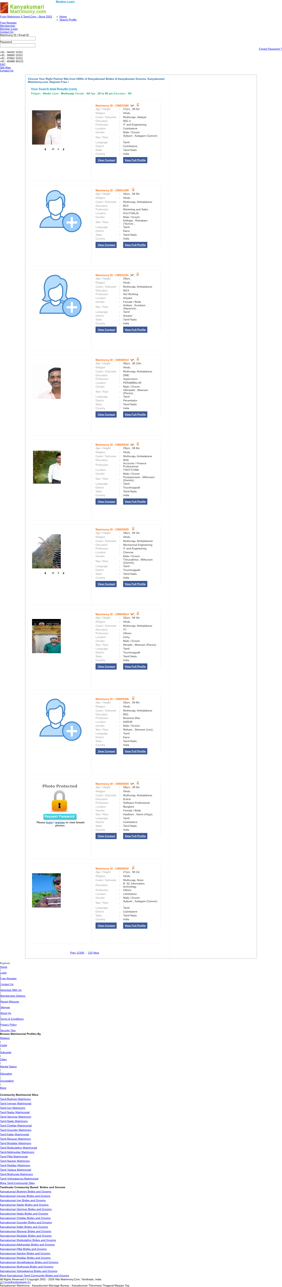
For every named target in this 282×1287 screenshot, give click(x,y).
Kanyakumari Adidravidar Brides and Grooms (27, 1244)
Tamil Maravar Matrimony (15, 1138)
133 (90, 952)
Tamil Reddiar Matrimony (15, 1165)
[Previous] (45, 151)
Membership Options (12, 995)
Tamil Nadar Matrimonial (15, 1112)
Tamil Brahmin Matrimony (15, 1099)
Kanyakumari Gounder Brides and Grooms (26, 1222)
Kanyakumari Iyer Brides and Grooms (23, 1200)
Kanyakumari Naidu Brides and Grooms (24, 1213)
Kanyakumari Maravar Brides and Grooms (25, 1231)
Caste (3, 1045)
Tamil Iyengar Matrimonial (15, 1103)
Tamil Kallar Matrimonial (14, 1134)
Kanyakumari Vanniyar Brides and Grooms (26, 1209)
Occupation (7, 1080)
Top (127, 1285)
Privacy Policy (8, 1024)
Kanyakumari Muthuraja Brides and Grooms (26, 1266)
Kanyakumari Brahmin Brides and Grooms (25, 1191)
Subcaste (5, 1052)
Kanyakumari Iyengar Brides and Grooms (25, 1195)
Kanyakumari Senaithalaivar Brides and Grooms (29, 1262)
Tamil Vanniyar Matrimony (15, 1116)
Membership (7, 25)
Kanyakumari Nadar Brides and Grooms (24, 1204)
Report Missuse (9, 1001)
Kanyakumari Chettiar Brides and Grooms (25, 1218)
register (60, 822)
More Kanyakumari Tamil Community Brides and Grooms (34, 1275)
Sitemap (5, 1007)
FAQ (2, 64)
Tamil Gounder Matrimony (15, 1129)
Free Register (8, 22)
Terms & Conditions (12, 1018)
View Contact (106, 160)
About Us (5, 1013)
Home (63, 16)
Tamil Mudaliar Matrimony (15, 1143)
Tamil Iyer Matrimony (12, 1107)
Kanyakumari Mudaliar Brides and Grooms (26, 1235)
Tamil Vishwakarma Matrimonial (19, 1178)
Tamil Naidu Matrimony (14, 1121)
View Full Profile (135, 160)
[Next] (63, 151)
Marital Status (8, 1066)
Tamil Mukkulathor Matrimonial (18, 1147)
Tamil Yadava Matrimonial (15, 1169)
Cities (3, 1059)
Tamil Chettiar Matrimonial (16, 1125)
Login (3, 972)
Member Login (65, 1)
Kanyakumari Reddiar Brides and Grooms (25, 1257)
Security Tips (8, 1030)
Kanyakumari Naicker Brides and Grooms (25, 1253)
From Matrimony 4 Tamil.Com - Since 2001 (26, 16)
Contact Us (6, 31)
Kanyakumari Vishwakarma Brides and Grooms (28, 1271)
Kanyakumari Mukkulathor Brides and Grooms (28, 1240)
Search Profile (68, 19)
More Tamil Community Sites (17, 1183)
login (49, 822)
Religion (5, 1038)
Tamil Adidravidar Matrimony (17, 1152)
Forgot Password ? (270, 48)
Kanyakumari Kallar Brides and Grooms (24, 1226)
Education (6, 1073)
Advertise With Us (10, 990)
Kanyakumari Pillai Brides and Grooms (23, 1248)
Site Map (5, 67)
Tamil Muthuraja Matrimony (16, 1174)
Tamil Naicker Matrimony (15, 1160)
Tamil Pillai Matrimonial (14, 1156)
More (3, 1087)
